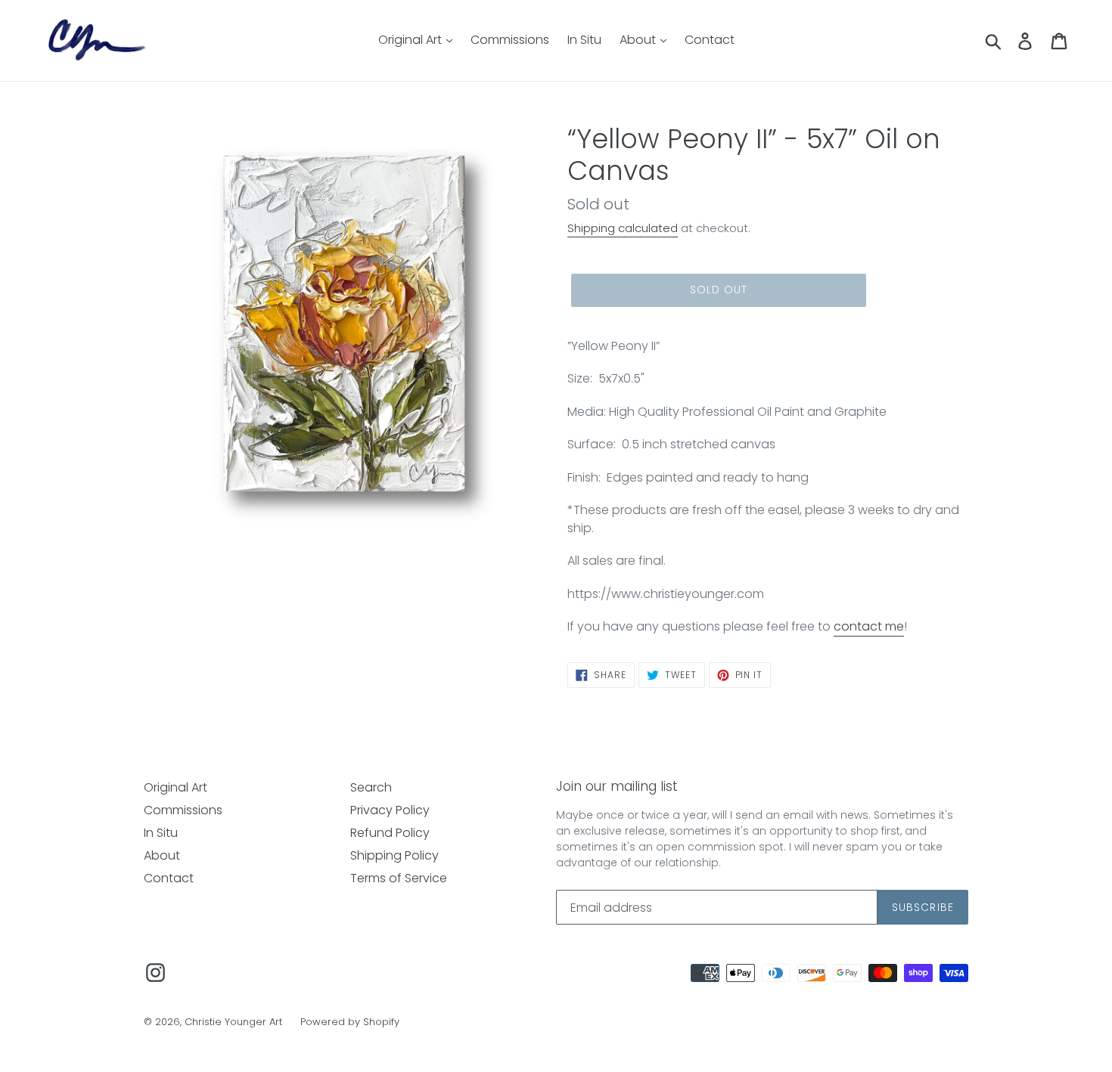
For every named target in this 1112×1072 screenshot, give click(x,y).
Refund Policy (390, 832)
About (639, 39)
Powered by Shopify (349, 1022)
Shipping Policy (394, 855)
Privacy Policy (390, 810)
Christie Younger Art (233, 1022)
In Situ (584, 39)
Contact (710, 39)
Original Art (411, 39)
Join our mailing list (617, 786)
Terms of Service (398, 878)
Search (371, 787)
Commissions (510, 39)
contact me (869, 626)
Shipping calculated (622, 228)
